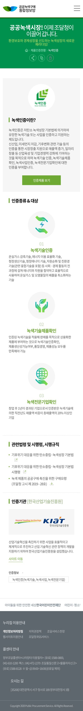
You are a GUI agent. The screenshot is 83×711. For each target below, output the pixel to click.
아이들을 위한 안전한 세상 (33, 605)
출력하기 (50, 58)
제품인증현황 (38, 50)
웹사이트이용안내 (13, 637)
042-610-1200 (10, 663)
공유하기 (32, 58)
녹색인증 (53, 50)
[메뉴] (77, 8)
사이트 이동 (16, 558)
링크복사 (41, 58)
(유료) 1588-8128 (12, 668)
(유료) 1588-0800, (54, 658)
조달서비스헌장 (56, 631)
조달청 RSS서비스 (39, 637)
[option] (33, 604)
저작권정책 (35, 631)
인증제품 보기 (41, 180)
